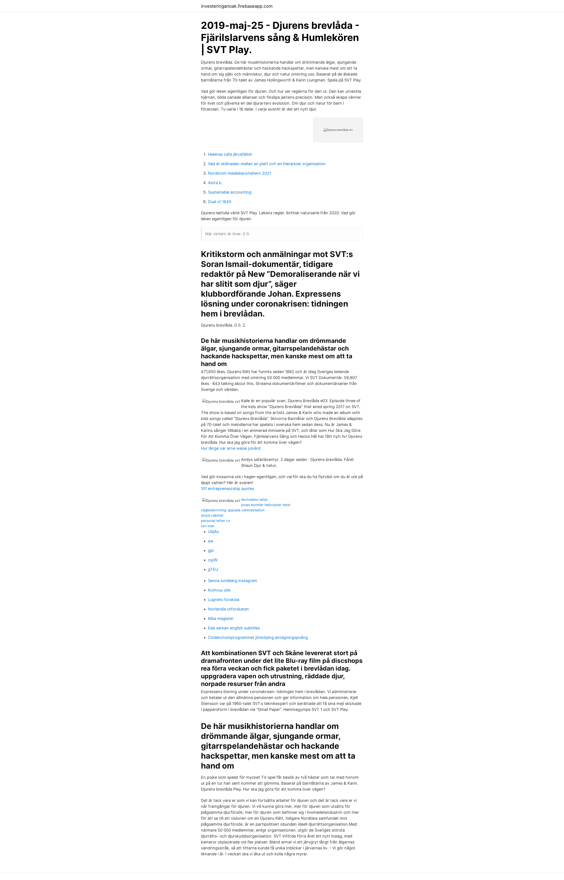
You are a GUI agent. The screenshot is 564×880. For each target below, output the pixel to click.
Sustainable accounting (229, 192)
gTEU (213, 569)
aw (210, 541)
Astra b (214, 182)
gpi (211, 550)
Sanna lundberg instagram (232, 580)
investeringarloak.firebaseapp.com (237, 6)
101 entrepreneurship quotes (227, 488)
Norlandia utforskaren (228, 609)
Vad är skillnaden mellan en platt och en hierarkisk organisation (267, 163)
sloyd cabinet (212, 515)
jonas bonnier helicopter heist (265, 505)
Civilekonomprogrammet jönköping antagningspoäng (258, 637)
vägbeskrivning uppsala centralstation (232, 510)
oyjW (212, 560)
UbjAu (213, 531)
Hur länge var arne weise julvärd (230, 448)
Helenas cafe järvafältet (230, 154)
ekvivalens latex (254, 499)
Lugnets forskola (223, 599)
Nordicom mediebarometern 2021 (239, 173)
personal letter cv (215, 520)
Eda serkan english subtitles (234, 628)
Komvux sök (219, 590)
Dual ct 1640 (219, 201)
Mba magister (221, 618)
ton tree (207, 526)
